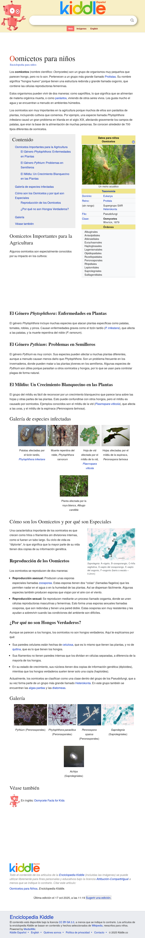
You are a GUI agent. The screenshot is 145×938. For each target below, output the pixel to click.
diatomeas (58, 688)
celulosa (68, 644)
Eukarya (108, 196)
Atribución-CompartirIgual (112, 879)
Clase (85, 218)
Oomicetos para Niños (23, 888)
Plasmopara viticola (107, 404)
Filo (84, 214)
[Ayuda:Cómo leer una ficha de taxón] (133, 141)
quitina (16, 649)
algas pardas (37, 688)
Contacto (99, 932)
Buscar (132, 20)
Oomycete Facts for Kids (49, 800)
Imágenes (81, 28)
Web (70, 28)
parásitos (61, 98)
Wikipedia (97, 925)
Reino (85, 200)
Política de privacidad (78, 932)
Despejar (125, 20)
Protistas (110, 76)
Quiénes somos (52, 932)
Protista (107, 200)
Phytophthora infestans (32, 459)
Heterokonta (110, 209)
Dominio (86, 196)
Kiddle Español (18, 932)
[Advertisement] (73, 42)
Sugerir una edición (98, 898)
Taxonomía (108, 191)
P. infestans (112, 328)
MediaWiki (29, 929)
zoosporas (45, 583)
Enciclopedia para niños (23, 64)
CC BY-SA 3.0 (66, 922)
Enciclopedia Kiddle (71, 875)
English (94, 28)
